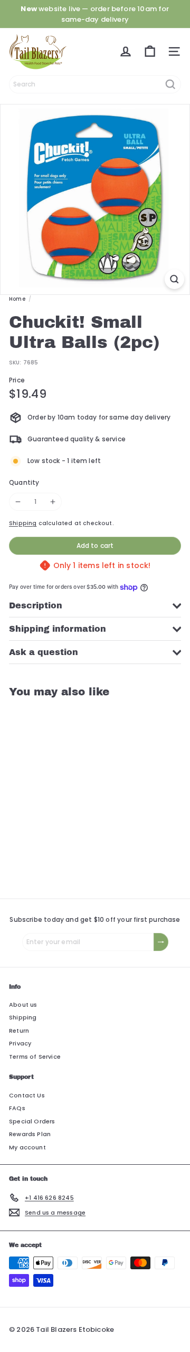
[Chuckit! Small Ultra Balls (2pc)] (75, 791)
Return (19, 1030)
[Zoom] (174, 279)
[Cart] (150, 51)
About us (23, 1004)
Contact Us (27, 1095)
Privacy (20, 1043)
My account (27, 1147)
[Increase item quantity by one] (53, 502)
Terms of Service (35, 1056)
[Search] (170, 84)
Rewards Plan (30, 1134)
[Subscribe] (161, 942)
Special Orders (32, 1121)
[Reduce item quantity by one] (18, 502)
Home (17, 299)
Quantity (24, 482)
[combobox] (95, 84)
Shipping (22, 523)
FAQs (17, 1108)
